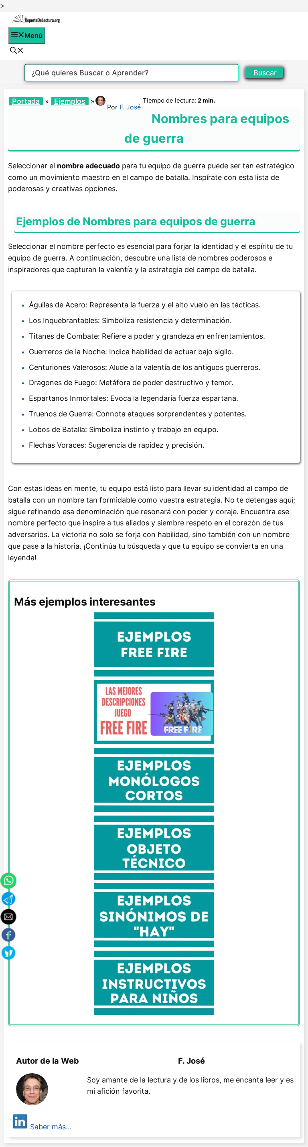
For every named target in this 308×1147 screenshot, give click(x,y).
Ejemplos (69, 101)
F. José (130, 107)
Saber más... (51, 1127)
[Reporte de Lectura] (36, 21)
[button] (17, 51)
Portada (26, 101)
